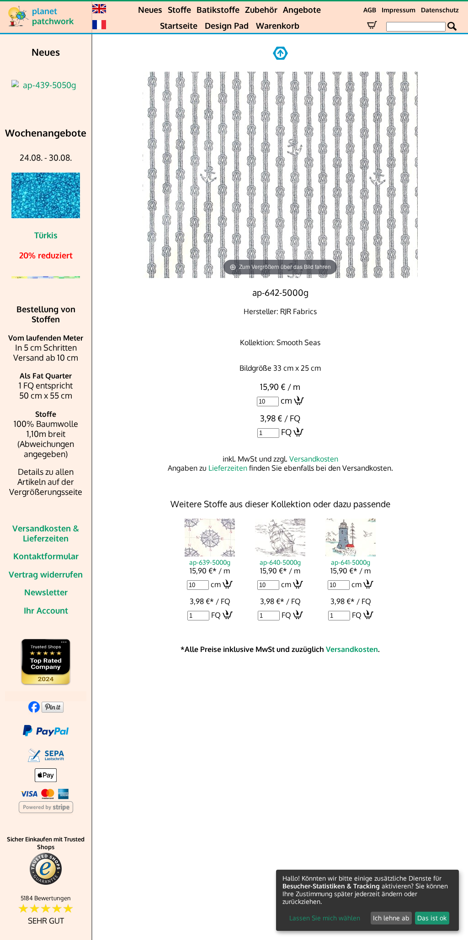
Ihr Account (46, 610)
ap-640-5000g (280, 562)
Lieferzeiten (227, 468)
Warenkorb (277, 26)
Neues (150, 10)
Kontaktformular (46, 556)
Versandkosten (313, 458)
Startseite (178, 26)
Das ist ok (432, 918)
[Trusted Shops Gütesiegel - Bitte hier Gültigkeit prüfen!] (46, 882)
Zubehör (261, 10)
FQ (286, 432)
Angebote (302, 10)
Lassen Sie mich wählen (324, 918)
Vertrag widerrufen (46, 574)
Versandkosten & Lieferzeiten (45, 533)
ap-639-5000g (209, 562)
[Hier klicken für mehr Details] (45, 85)
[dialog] (367, 900)
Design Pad (227, 26)
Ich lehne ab (391, 918)
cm (286, 400)
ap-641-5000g (350, 562)
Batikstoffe (218, 10)
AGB (369, 10)
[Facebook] (34, 709)
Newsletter (46, 592)
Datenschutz (440, 10)
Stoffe (179, 10)
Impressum (398, 10)
